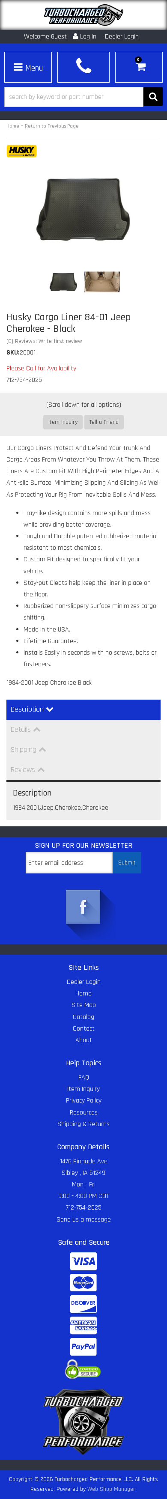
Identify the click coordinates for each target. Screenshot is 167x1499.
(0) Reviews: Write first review (44, 341)
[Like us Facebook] (83, 908)
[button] (83, 97)
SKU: (13, 352)
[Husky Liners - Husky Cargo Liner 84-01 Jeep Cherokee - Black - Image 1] (63, 282)
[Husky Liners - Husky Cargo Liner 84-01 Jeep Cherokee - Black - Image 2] (102, 282)
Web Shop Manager (111, 1489)
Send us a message (84, 1219)
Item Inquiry (63, 422)
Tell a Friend (104, 422)
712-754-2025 (83, 1207)
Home (12, 126)
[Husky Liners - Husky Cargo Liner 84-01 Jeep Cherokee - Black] (21, 151)
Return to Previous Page (52, 126)
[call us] (83, 66)
